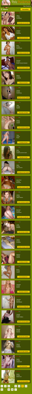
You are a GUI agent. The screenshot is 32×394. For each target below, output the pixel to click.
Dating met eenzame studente (23, 83)
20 (12, 389)
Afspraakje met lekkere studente (23, 292)
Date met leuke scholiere (23, 232)
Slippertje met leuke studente (23, 97)
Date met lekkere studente (23, 127)
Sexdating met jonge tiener (23, 52)
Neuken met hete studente (23, 321)
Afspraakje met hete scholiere (23, 157)
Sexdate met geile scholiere (23, 187)
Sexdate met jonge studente (23, 246)
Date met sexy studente (23, 336)
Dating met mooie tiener (23, 37)
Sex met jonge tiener (23, 276)
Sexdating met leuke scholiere (23, 143)
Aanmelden (25, 9)
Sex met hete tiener (23, 366)
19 (8, 389)
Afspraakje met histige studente (23, 113)
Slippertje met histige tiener (23, 306)
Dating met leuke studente (23, 67)
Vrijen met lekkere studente (23, 202)
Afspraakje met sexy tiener (23, 22)
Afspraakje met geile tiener (23, 217)
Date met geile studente (23, 351)
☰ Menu (4, 9)
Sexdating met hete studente (23, 172)
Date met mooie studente (23, 381)
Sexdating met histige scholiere (23, 262)
